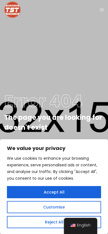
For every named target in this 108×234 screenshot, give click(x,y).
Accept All (54, 192)
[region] (54, 186)
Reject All (54, 222)
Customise (54, 207)
